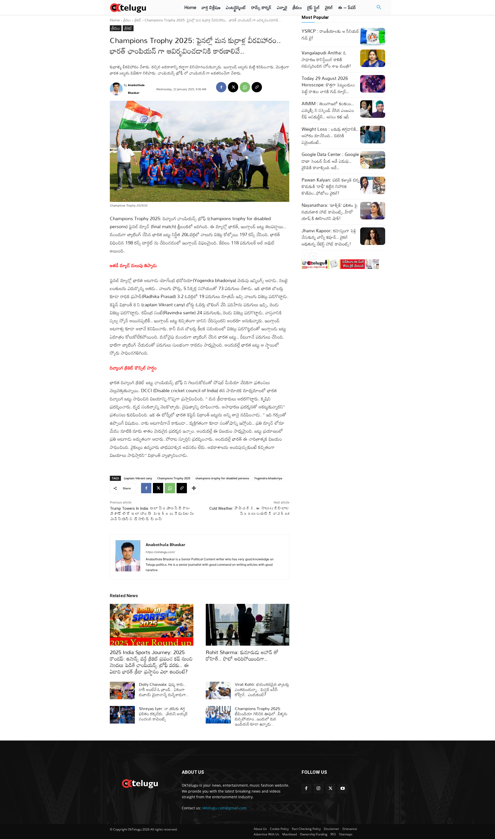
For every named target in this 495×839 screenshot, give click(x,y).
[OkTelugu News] (139, 783)
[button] (379, 7)
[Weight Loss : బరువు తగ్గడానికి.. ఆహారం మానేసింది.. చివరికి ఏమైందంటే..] (372, 134)
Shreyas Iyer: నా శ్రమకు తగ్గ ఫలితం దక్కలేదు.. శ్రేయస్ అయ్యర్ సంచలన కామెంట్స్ (163, 713)
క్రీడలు (127, 20)
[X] (233, 87)
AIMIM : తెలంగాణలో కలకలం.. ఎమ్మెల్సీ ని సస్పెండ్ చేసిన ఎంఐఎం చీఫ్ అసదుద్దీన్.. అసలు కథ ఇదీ (328, 110)
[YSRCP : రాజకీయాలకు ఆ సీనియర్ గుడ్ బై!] (372, 36)
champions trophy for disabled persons (222, 478)
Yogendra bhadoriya (268, 478)
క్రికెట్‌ (137, 20)
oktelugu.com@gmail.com (224, 807)
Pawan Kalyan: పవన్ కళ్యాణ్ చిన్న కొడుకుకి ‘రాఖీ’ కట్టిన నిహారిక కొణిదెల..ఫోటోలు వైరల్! (331, 186)
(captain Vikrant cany (138, 478)
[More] (193, 488)
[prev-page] (305, 256)
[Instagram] (318, 788)
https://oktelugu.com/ (160, 552)
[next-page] (313, 256)
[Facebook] (221, 87)
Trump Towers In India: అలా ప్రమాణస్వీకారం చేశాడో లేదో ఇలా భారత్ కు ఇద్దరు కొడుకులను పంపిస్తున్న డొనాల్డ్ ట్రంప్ (151, 514)
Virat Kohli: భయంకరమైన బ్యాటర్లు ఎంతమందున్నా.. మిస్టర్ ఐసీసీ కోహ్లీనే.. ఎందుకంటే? (262, 689)
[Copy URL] (257, 87)
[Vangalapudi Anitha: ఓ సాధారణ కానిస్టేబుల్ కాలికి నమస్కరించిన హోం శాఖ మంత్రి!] (372, 58)
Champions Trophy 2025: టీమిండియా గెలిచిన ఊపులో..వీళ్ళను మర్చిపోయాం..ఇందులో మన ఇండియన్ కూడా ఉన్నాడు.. (261, 716)
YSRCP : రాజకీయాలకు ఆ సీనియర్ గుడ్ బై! (330, 34)
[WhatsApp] (245, 87)
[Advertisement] (87, 95)
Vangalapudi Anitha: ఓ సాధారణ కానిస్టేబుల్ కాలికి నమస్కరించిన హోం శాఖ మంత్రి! (326, 59)
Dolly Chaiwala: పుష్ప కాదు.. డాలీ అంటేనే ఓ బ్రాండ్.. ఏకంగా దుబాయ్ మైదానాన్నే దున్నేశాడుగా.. (164, 689)
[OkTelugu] (139, 7)
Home (115, 20)
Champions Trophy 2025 (173, 478)
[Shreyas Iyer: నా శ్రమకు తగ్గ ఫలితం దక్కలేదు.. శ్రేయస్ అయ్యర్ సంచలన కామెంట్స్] (122, 714)
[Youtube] (342, 788)
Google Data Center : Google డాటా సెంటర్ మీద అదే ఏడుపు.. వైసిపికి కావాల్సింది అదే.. (330, 161)
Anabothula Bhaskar (136, 89)
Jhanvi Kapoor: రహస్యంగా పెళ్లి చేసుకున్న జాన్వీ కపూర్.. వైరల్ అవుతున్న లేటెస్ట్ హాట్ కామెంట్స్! (329, 237)
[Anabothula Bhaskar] (117, 89)
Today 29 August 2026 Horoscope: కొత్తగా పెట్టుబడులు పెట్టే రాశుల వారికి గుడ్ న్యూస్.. (328, 85)
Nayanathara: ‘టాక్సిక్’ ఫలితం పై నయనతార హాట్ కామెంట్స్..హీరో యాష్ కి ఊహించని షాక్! (330, 212)
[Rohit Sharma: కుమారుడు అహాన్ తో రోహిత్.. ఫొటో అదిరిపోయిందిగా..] (247, 625)
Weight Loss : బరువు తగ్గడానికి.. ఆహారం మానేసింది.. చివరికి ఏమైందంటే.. (330, 135)
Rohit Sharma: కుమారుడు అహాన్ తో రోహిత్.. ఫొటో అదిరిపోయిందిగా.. (242, 655)
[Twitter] (330, 788)
